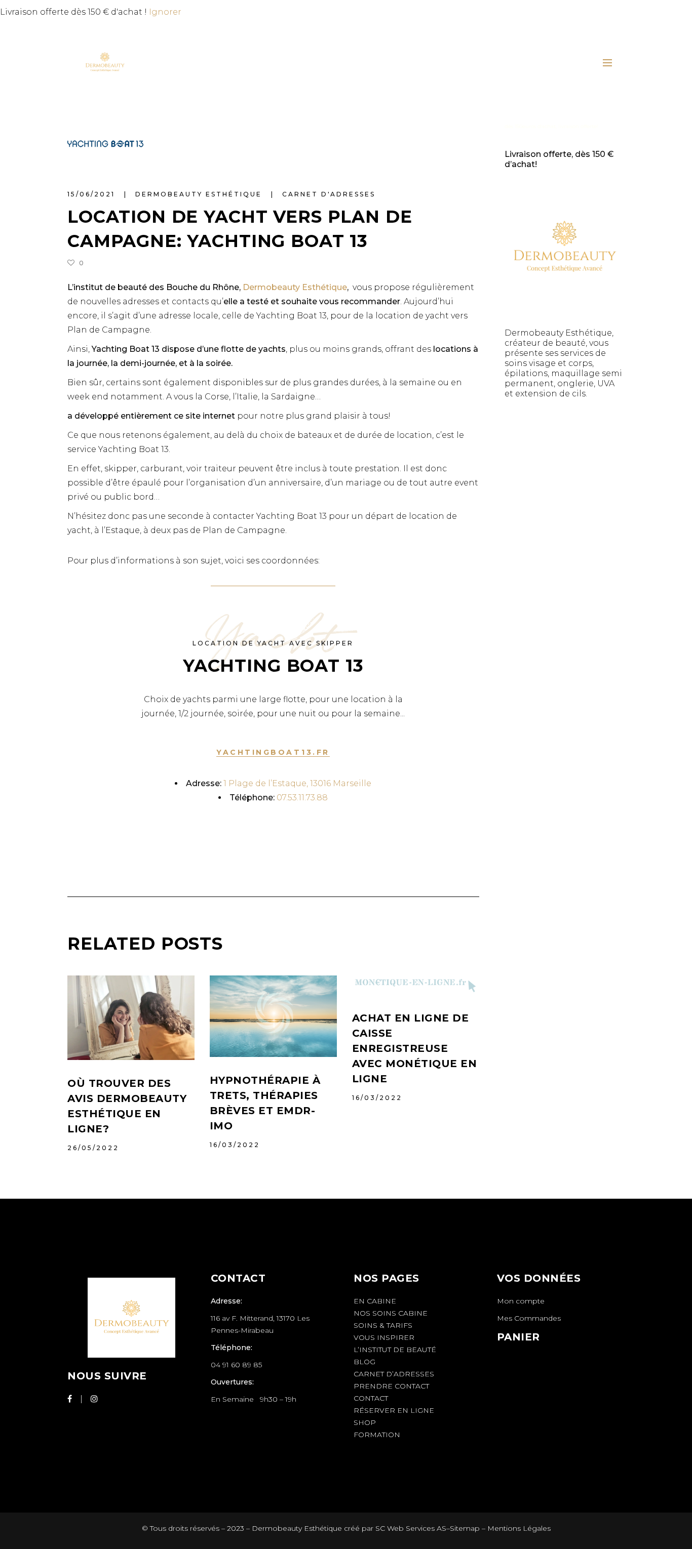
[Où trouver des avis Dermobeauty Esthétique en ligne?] (131, 1017)
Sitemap (465, 1528)
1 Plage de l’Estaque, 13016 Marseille (297, 783)
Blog (364, 1361)
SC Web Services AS (410, 1528)
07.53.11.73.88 (302, 797)
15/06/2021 (92, 194)
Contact (371, 1398)
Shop (365, 1422)
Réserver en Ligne (394, 1410)
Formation (377, 1434)
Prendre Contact (391, 1386)
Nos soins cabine (391, 1313)
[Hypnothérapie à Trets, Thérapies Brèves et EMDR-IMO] (273, 1016)
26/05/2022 (93, 1148)
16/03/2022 (235, 1145)
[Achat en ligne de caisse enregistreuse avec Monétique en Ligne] (415, 985)
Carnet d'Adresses (328, 194)
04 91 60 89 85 (236, 1364)
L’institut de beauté (395, 1349)
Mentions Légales (519, 1528)
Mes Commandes (529, 1318)
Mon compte (521, 1301)
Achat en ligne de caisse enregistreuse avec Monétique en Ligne (414, 1048)
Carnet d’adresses (394, 1373)
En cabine (375, 1301)
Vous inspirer (384, 1337)
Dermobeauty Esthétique (200, 194)
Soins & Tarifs (383, 1325)
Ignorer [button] (165, 12)
